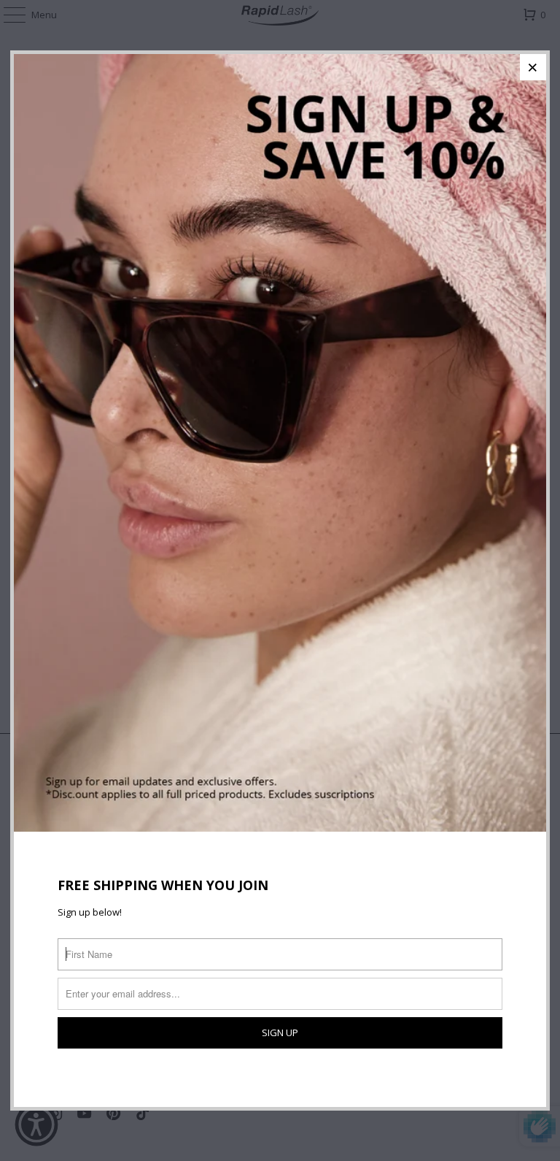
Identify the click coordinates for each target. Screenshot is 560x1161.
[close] (533, 67)
